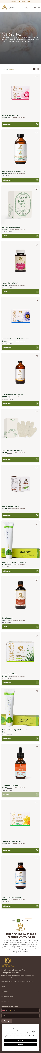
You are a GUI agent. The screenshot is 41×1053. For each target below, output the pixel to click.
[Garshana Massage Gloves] (20, 429)
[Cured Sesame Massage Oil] (20, 373)
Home (5, 69)
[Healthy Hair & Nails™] (20, 261)
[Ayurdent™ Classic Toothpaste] (20, 540)
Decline (20, 1044)
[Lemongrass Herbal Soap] (20, 820)
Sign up (6, 1021)
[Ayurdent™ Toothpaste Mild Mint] (20, 708)
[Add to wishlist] (37, 77)
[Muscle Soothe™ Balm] (20, 485)
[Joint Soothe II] (20, 596)
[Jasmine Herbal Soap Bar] (20, 205)
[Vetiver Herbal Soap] (20, 652)
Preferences (20, 1048)
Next (27, 920)
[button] (18, 7)
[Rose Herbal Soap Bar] (20, 94)
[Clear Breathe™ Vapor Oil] (20, 764)
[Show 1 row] (34, 69)
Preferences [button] (11, 1037)
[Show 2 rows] (38, 69)
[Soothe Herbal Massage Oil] (20, 875)
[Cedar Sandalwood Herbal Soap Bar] (20, 317)
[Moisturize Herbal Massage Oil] (20, 149)
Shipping (10, 117)
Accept (20, 1040)
